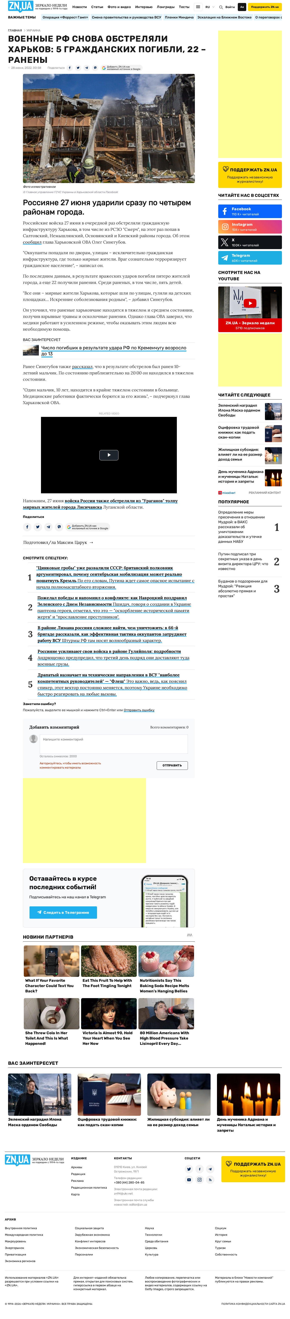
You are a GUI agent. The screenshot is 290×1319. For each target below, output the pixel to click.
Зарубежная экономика (92, 1235)
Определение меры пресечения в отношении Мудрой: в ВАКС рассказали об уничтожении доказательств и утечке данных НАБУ (241, 527)
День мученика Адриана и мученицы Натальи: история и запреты (240, 476)
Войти (230, 7)
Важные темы (22, 17)
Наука (149, 1228)
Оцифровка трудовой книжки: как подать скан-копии (238, 432)
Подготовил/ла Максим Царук (55, 542)
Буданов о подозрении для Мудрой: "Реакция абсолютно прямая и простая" (242, 588)
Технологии (153, 1235)
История (221, 1235)
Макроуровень (15, 1241)
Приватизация (15, 1254)
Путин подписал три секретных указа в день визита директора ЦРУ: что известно (243, 561)
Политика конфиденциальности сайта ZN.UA (253, 1303)
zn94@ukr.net (123, 1193)
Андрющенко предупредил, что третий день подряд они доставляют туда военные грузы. (113, 658)
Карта (75, 1194)
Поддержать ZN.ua (265, 6)
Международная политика (24, 1235)
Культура (151, 1254)
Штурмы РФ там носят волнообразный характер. (112, 634)
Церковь (151, 1248)
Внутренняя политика (21, 1228)
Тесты (184, 7)
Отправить (172, 765)
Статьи (97, 7)
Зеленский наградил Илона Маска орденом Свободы (239, 410)
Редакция (78, 1174)
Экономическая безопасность (97, 1248)
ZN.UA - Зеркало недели (250, 323)
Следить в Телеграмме (66, 912)
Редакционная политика (89, 1187)
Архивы (76, 1167)
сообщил (32, 242)
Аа (242, 6)
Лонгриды (166, 7)
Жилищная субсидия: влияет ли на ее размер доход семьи (240, 454)
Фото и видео (119, 7)
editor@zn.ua (138, 1204)
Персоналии (84, 1254)
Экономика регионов (20, 1261)
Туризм (220, 1248)
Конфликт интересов (90, 1241)
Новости (79, 7)
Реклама (77, 1181)
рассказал (82, 366)
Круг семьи (223, 1241)
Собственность (226, 1254)
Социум (220, 1228)
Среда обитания (156, 1241)
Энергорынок (14, 1248)
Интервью (144, 7)
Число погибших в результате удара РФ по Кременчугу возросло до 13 (113, 351)
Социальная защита (89, 1228)
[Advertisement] (84, 820)
